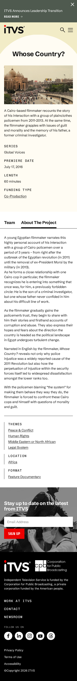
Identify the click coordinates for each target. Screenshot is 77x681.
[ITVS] (14, 29)
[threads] (51, 636)
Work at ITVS (18, 601)
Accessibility (12, 664)
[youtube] (40, 636)
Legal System (18, 447)
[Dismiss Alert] (72, 4)
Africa (12, 462)
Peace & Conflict (20, 430)
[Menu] (70, 30)
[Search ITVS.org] (62, 30)
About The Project (38, 222)
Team (9, 222)
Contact (12, 609)
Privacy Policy (13, 650)
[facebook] (8, 636)
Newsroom (13, 617)
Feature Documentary (24, 477)
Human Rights (18, 436)
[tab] (9, 224)
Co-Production (15, 196)
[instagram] (29, 636)
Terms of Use (13, 657)
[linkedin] (19, 636)
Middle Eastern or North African (32, 442)
